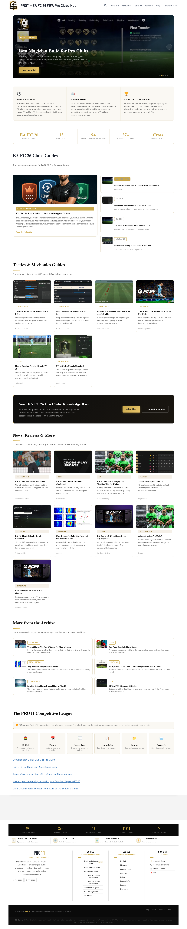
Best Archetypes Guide (92, 862)
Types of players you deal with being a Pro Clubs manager (43, 773)
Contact (162, 910)
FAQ (154, 872)
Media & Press (159, 869)
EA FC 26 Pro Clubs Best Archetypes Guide (35, 766)
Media (170, 910)
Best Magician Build (91, 867)
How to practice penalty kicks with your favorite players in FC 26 (46, 781)
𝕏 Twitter (30, 880)
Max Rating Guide (90, 891)
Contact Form (159, 861)
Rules (122, 877)
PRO (39, 853)
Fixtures (126, 5)
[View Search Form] (105, 5)
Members (123, 889)
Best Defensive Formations (91, 882)
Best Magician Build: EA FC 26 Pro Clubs (34, 759)
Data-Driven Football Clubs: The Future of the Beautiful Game (45, 788)
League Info (124, 881)
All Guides (131, 409)
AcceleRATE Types (91, 887)
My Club (115, 5)
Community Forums (155, 409)
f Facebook (17, 880)
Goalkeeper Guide (90, 871)
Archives (123, 873)
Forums (149, 5)
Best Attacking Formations (91, 876)
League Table (125, 869)
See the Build (29, 70)
